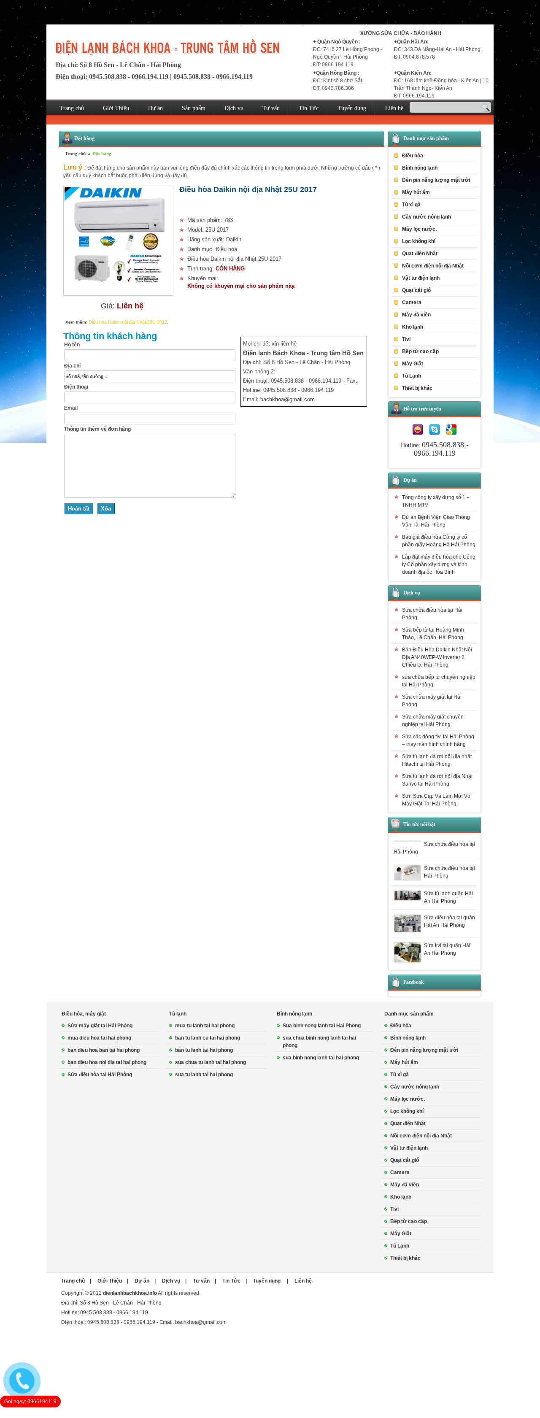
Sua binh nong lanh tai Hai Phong (322, 1026)
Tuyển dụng (352, 108)
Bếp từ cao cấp (420, 351)
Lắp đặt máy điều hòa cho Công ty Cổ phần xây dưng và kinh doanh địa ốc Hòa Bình (438, 564)
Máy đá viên (416, 315)
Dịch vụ (233, 108)
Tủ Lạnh (399, 1246)
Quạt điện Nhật (419, 254)
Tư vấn (271, 108)
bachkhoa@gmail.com (287, 399)
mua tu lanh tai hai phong (205, 1026)
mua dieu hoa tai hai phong (99, 1038)
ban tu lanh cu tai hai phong (207, 1038)
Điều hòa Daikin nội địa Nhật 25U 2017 (128, 321)
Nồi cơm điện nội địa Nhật (433, 266)
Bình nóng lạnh (294, 1014)
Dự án (155, 108)
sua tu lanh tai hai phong (204, 1075)
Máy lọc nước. (419, 229)
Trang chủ (71, 108)
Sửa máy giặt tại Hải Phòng (100, 1026)
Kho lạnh (412, 327)
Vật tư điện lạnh (409, 1148)
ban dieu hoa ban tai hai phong (104, 1050)
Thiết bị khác (405, 1258)
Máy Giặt (400, 1234)
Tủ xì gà (411, 205)
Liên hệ (394, 108)
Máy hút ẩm (416, 192)
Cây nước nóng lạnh (426, 217)
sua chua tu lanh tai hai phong (210, 1062)
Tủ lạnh (177, 1014)
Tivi (394, 1209)
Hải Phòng (355, 57)
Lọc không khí (418, 241)
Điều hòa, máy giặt (84, 1014)
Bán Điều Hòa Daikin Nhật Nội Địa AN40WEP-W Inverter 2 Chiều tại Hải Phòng (437, 657)
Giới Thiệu (116, 108)
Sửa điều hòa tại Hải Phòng (100, 1075)
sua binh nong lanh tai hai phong (321, 1058)
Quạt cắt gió (416, 290)
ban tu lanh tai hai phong (204, 1050)
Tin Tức (309, 108)
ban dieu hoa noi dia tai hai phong (107, 1062)
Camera (411, 302)
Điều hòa (400, 1026)
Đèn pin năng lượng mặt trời (436, 180)
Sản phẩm (193, 108)
